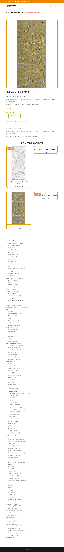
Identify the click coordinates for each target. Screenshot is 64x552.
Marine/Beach (12, 483)
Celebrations (11, 257)
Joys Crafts (11, 380)
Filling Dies (12, 402)
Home (8, 12)
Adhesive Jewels (12, 293)
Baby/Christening (12, 448)
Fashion (10, 466)
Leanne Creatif (12, 384)
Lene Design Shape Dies (15, 409)
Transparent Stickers (13, 502)
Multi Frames (12, 414)
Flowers (10, 266)
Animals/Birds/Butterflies (15, 439)
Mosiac (10, 487)
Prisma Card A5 (12, 320)
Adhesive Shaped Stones (14, 300)
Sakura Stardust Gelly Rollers (16, 530)
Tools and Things (11, 533)
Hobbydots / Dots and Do (13, 513)
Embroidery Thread (13, 359)
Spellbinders (11, 426)
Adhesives (9, 303)
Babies (9, 252)
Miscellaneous (12, 341)
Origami (10, 318)
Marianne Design (12, 387)
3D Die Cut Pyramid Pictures (14, 278)
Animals (10, 247)
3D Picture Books (11, 280)
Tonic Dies (10, 428)
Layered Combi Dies (14, 407)
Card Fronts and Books (12, 305)
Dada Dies (12, 397)
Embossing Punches (13, 522)
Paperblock (11, 287)
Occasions (23, 12)
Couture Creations (13, 368)
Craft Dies (10, 352)
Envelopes (10, 311)
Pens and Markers (11, 524)
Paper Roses (11, 419)
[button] (54, 22)
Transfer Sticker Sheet (14, 499)
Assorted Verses (12, 446)
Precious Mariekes (13, 421)
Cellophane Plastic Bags (13, 343)
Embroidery (11, 336)
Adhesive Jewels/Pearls (12, 291)
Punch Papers (11, 323)
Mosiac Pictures (10, 515)
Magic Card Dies (13, 411)
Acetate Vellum (10, 289)
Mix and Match (12, 284)
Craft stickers (11, 354)
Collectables (12, 389)
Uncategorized (10, 537)
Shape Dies (12, 416)
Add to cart (14, 115)
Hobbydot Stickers (13, 478)
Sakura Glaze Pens (13, 528)
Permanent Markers (13, 526)
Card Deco (10, 366)
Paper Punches (10, 520)
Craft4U (10, 373)
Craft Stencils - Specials (14, 370)
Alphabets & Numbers (14, 437)
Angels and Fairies (13, 245)
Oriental (10, 494)
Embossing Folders (13, 357)
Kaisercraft (11, 382)
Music (9, 271)
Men (9, 282)
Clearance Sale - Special (13, 346)
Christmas (10, 261)
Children (10, 259)
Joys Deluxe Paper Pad (14, 313)
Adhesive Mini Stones (14, 296)
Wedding (10, 276)
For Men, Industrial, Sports (15, 268)
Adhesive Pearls (12, 298)
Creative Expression (13, 375)
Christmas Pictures (13, 457)
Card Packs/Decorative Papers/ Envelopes (17, 307)
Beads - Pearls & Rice (13, 350)
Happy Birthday (12, 476)
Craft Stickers (15, 12)
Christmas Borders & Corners (16, 453)
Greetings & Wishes (13, 473)
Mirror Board (11, 316)
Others (10, 497)
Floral (9, 338)
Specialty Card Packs (13, 325)
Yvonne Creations (12, 433)
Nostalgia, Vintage (13, 273)
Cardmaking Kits (11, 327)
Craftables (12, 391)
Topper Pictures (10, 535)
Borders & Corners (13, 450)
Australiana (11, 250)
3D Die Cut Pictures (13, 347)
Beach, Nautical (12, 254)
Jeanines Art (11, 377)
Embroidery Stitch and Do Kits (14, 510)
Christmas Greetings (13, 455)
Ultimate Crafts (12, 430)
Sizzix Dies (11, 423)
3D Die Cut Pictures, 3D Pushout (15, 243)
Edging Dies (12, 400)
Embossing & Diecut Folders (15, 506)
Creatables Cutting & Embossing (18, 393)
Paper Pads (9, 517)
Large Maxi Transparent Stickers (17, 480)
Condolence (11, 264)
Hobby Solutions (13, 404)
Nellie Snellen (11, 396)
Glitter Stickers (12, 471)
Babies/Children (12, 329)
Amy (9, 363)
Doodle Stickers (12, 460)
